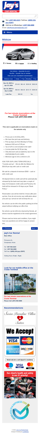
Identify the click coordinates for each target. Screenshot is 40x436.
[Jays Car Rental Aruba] (11, 7)
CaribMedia (25, 431)
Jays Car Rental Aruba (22, 430)
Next (34, 228)
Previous (7, 228)
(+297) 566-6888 (28, 25)
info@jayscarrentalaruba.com (17, 27)
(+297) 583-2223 (14, 20)
